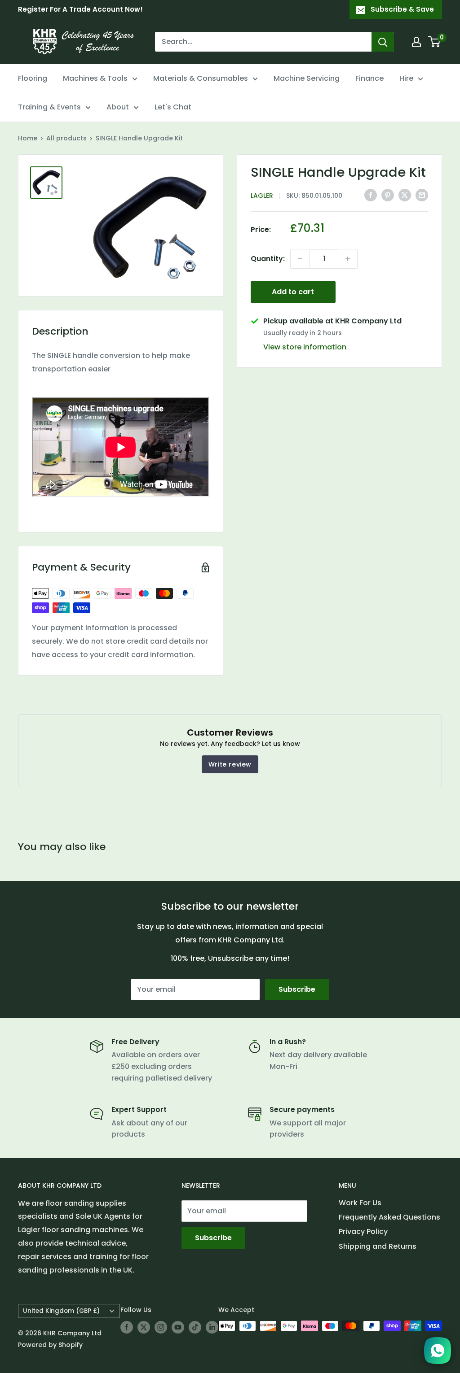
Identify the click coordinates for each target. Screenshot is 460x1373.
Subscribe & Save (402, 9)
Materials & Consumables (200, 78)
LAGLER (262, 195)
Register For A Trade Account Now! (80, 9)
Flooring (32, 78)
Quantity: (268, 258)
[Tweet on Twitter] (404, 194)
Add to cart (293, 292)
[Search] (383, 42)
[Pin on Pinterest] (387, 194)
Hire (406, 78)
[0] (434, 41)
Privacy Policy (363, 1231)
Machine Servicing (307, 78)
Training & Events (49, 107)
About (117, 107)
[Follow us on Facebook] (126, 1327)
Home (27, 138)
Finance (369, 78)
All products (66, 138)
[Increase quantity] (347, 258)
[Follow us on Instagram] (161, 1327)
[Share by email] (422, 194)
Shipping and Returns (377, 1246)
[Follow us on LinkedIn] (212, 1327)
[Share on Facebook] (370, 194)
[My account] (416, 42)
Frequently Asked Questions (389, 1217)
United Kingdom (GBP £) (61, 1311)
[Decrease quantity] (300, 258)
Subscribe (297, 989)
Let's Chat (173, 107)
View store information (304, 347)
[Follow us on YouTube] (178, 1327)
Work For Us (360, 1203)
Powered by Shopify (50, 1344)
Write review (230, 764)
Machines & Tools (95, 78)
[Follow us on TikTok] (195, 1327)
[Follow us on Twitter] (143, 1327)
